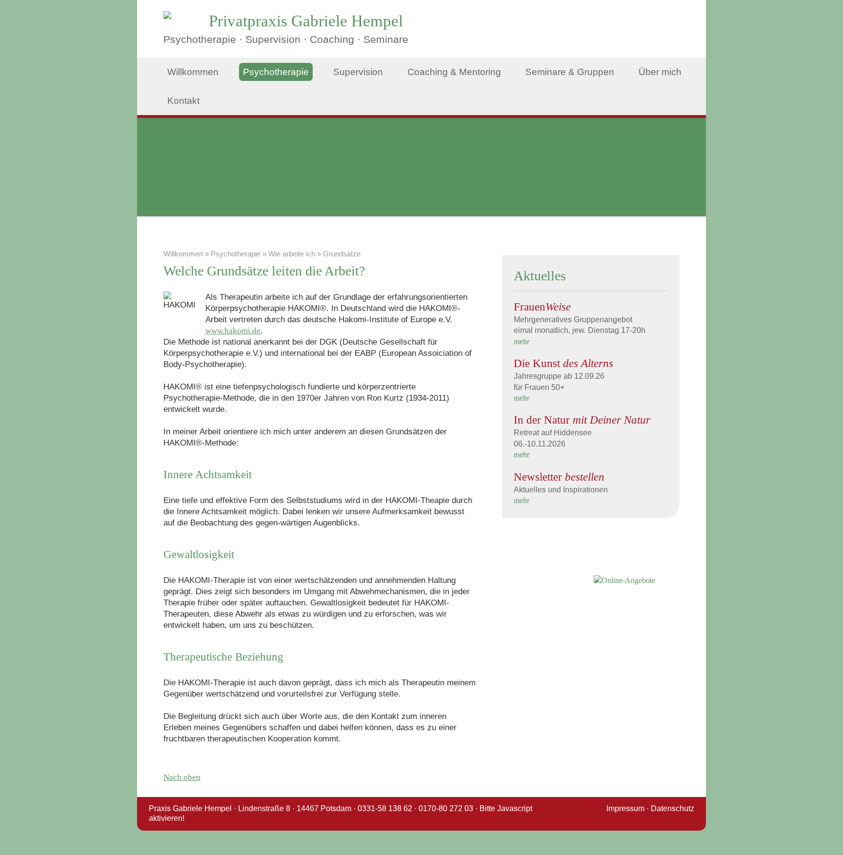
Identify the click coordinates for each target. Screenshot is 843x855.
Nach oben (182, 777)
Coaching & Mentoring (454, 72)
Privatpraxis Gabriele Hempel (306, 21)
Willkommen (193, 72)
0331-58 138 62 (385, 808)
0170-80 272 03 (446, 808)
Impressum (625, 808)
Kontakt (183, 101)
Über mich (660, 72)
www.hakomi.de (233, 330)
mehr (521, 341)
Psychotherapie (276, 72)
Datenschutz (672, 808)
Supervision (358, 72)
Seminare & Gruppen (569, 72)
